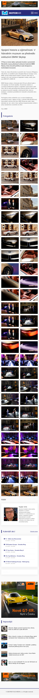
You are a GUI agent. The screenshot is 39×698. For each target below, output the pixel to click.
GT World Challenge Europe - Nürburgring (17, 561)
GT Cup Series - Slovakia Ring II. (14, 550)
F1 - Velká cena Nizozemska (13, 539)
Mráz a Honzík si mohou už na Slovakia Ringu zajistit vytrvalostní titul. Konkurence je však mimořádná (23, 637)
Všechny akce (34, 531)
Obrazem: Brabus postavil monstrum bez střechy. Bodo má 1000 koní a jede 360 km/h (22, 628)
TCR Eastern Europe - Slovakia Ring (15, 544)
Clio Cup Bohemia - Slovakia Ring (15, 556)
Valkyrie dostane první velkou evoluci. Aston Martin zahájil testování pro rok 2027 (22, 654)
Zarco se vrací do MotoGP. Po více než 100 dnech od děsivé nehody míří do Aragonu (23, 662)
